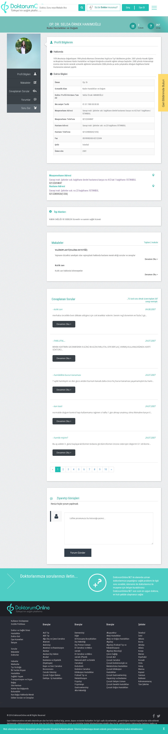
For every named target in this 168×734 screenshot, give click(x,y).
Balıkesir (142, 678)
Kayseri (141, 672)
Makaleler (15, 652)
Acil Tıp (46, 633)
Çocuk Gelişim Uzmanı (116, 681)
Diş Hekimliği (80, 642)
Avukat (46, 657)
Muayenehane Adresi (64, 111)
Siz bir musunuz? (106, 7)
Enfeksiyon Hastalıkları (84, 672)
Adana (141, 648)
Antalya (141, 645)
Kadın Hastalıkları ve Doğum (62, 28)
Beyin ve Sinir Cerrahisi (52, 666)
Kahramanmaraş (145, 681)
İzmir (140, 635)
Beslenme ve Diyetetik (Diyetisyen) (52, 661)
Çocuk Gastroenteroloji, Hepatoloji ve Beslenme (116, 676)
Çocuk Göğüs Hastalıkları (117, 687)
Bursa (140, 642)
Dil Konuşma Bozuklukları (85, 639)
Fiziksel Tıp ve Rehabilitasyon (81, 676)
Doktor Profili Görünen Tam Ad (67, 96)
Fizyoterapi (79, 684)
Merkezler (15, 664)
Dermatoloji (79, 633)
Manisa (141, 669)
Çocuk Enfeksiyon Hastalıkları (114, 670)
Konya (140, 651)
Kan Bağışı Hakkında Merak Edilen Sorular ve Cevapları (22, 696)
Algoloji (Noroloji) (114, 651)
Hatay (140, 666)
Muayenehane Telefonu (65, 119)
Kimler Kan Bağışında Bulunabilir (20, 690)
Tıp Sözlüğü (16, 667)
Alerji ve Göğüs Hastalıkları (117, 639)
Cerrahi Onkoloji (49, 672)
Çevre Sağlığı (111, 654)
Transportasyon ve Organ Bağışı (21, 681)
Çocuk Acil (111, 657)
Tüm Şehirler (143, 684)
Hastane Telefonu (62, 132)
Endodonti (79, 666)
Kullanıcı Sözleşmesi (19, 621)
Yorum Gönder (77, 552)
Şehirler (141, 624)
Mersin (141, 654)
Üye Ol (142, 7)
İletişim (14, 642)
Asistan (46, 651)
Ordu (140, 663)
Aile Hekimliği (80, 690)
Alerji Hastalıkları (113, 635)
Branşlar (47, 624)
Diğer (77, 635)
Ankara (141, 639)
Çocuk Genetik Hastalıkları (117, 684)
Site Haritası (16, 685)
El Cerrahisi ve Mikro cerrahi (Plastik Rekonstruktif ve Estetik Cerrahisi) (85, 658)
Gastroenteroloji (81, 687)
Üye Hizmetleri (17, 639)
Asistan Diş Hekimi (50, 654)
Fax (56, 138)
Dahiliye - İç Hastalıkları (52, 678)
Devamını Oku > (151, 259)
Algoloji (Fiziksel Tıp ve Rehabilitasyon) (116, 646)
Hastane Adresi (61, 125)
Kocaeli (141, 660)
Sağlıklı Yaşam (17, 676)
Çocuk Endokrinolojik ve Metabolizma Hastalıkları (116, 664)
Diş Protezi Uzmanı (83, 645)
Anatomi (46, 642)
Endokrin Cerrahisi (82, 669)
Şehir (57, 145)
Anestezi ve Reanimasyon (53, 648)
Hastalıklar (15, 633)
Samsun (141, 675)
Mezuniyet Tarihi (62, 104)
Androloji (47, 645)
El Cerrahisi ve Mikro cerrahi (83, 649)
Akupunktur (111, 633)
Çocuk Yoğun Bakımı (51, 675)
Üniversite (59, 151)
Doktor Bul (15, 636)
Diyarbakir (142, 657)
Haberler (14, 661)
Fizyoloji (78, 681)
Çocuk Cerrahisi (113, 660)
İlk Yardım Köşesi (18, 670)
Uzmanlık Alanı (61, 89)
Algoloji (109, 642)
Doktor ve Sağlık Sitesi (20, 630)
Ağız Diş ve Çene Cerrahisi (54, 639)
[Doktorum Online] (25, 6)
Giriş (128, 7)
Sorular (14, 649)
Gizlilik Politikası (18, 624)
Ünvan (57, 82)
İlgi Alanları (60, 211)
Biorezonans (48, 669)
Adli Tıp (46, 635)
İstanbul (141, 633)
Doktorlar (15, 655)
